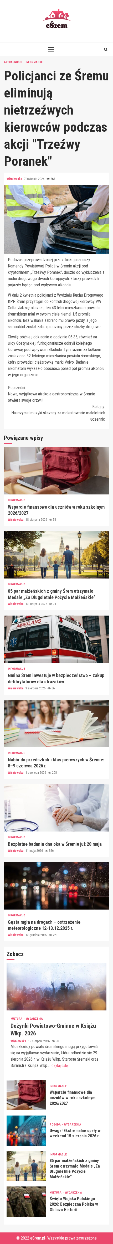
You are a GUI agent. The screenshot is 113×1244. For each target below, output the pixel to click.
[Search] (105, 49)
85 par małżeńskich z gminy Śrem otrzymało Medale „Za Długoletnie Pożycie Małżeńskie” (56, 555)
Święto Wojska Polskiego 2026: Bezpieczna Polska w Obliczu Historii (26, 1201)
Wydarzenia (34, 1018)
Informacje (34, 62)
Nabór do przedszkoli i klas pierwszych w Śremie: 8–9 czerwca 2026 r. (56, 723)
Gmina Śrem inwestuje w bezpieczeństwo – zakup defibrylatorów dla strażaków (56, 639)
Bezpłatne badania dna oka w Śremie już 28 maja (56, 808)
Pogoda (55, 1124)
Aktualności (13, 62)
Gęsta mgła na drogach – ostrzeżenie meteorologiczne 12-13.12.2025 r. (56, 886)
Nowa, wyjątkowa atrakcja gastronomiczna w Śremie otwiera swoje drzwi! (51, 394)
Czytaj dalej (60, 1066)
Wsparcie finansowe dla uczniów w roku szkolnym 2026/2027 (56, 470)
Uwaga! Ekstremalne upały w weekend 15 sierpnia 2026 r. (26, 1131)
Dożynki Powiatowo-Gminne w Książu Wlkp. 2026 (56, 986)
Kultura (17, 1018)
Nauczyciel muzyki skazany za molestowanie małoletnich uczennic (58, 413)
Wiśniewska (15, 179)
